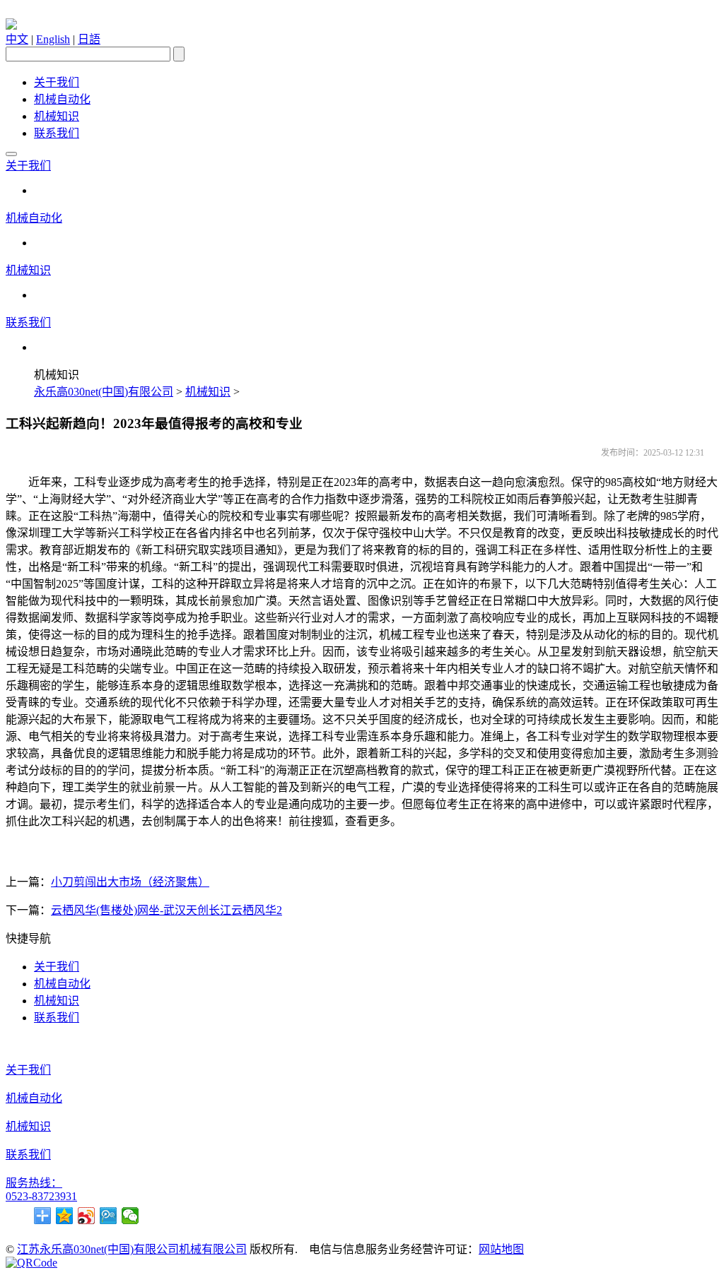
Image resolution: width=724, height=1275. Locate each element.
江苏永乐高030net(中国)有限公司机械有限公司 (132, 1249)
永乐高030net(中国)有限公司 (103, 392)
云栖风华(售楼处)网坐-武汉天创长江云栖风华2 (166, 910)
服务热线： (34, 1183)
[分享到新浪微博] (86, 1215)
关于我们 (56, 82)
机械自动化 (62, 99)
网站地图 (501, 1249)
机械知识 (56, 116)
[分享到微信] (130, 1215)
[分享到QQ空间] (65, 1215)
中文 (17, 39)
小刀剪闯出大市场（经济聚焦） (130, 882)
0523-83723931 (41, 1196)
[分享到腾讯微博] (108, 1215)
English (53, 39)
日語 (89, 39)
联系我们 (56, 133)
